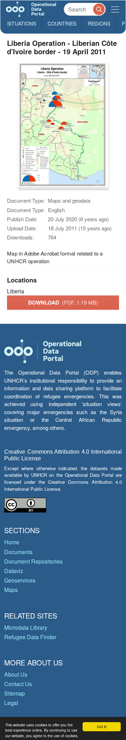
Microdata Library (25, 627)
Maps (11, 590)
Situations (21, 23)
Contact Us (18, 684)
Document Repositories (33, 561)
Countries (62, 23)
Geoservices (19, 580)
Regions (99, 23)
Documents (18, 552)
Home (11, 542)
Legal (11, 703)
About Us (15, 674)
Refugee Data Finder (30, 637)
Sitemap (14, 693)
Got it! (102, 726)
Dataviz (13, 571)
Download (63, 302)
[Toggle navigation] (115, 9)
